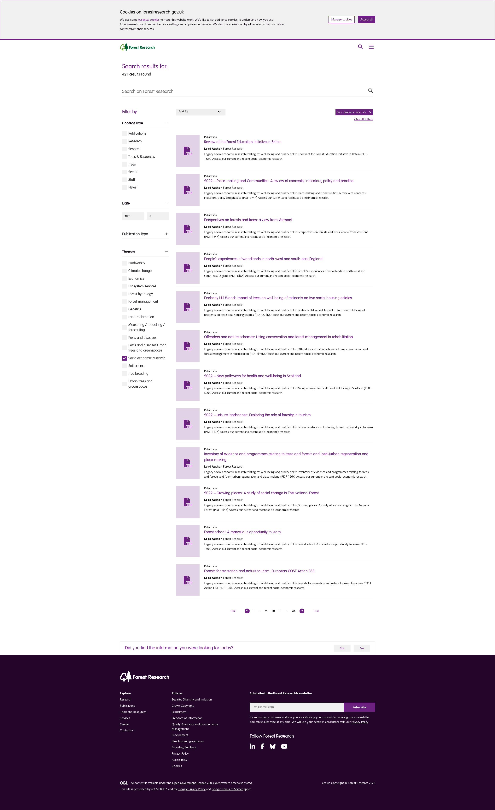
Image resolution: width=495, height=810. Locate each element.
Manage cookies (341, 19)
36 (294, 611)
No (362, 648)
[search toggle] (360, 46)
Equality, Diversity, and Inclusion (192, 699)
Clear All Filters (363, 119)
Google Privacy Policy (192, 789)
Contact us (126, 730)
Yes (342, 648)
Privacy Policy (180, 753)
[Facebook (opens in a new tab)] (262, 747)
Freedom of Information (187, 718)
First (233, 611)
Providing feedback (184, 747)
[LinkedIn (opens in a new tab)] (252, 747)
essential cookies (149, 19)
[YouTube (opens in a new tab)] (284, 747)
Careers (125, 724)
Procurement (180, 735)
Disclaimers (179, 712)
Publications (127, 705)
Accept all (366, 19)
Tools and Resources (133, 712)
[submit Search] (370, 90)
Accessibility (179, 760)
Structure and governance (188, 741)
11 (280, 611)
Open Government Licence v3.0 (192, 783)
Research (125, 699)
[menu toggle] (371, 47)
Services (125, 718)
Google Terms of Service (227, 789)
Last (316, 611)
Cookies (177, 766)
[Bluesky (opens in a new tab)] (273, 747)
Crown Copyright (183, 705)
